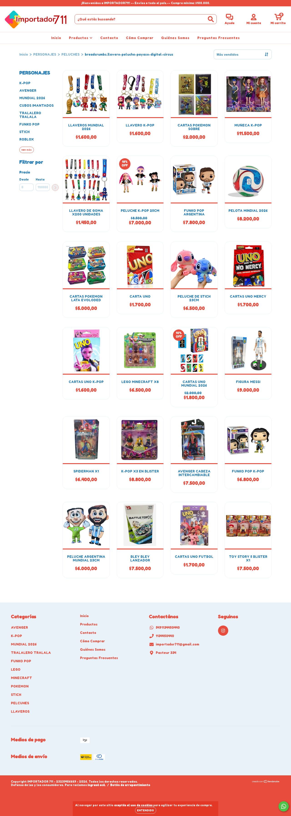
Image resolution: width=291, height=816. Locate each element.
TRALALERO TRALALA (30, 115)
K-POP (24, 83)
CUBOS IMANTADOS (36, 105)
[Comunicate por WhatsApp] (283, 806)
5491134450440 (168, 627)
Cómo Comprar (139, 38)
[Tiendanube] (266, 782)
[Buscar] (211, 19)
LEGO (15, 669)
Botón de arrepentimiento (130, 785)
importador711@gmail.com (177, 644)
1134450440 (165, 636)
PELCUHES (20, 703)
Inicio (56, 38)
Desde (24, 179)
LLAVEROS (20, 711)
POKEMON (20, 686)
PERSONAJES (44, 54)
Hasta (40, 179)
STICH (24, 132)
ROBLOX (26, 139)
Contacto (109, 38)
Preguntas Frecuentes (218, 38)
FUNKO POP (29, 124)
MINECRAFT (21, 678)
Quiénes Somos (175, 38)
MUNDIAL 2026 (32, 98)
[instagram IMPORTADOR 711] (6, 3)
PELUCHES (70, 54)
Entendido (145, 810)
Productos (79, 38)
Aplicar (55, 187)
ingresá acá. (97, 785)
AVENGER (27, 90)
